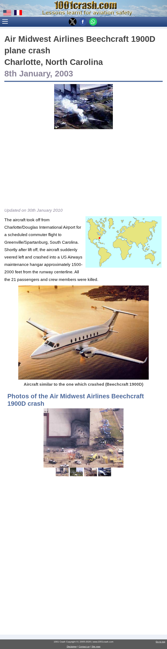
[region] (83, 167)
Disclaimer (72, 646)
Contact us (84, 646)
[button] (5, 21)
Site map (96, 646)
